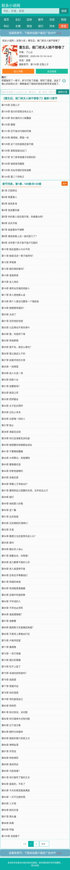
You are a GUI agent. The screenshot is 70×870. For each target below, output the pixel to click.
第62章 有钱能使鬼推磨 (13, 588)
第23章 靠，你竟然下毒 (13, 333)
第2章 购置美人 (9, 197)
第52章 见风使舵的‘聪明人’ (14, 523)
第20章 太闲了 (8, 314)
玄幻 (18, 19)
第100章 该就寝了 (10, 836)
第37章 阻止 (7, 425)
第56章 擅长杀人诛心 (12, 549)
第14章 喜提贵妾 (9, 275)
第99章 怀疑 (7, 829)
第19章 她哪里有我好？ (13, 307)
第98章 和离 (7, 823)
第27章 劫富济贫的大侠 (13, 360)
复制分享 (62, 91)
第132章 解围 (8, 124)
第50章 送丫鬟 (8, 510)
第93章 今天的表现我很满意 (15, 790)
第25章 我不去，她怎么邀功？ (16, 347)
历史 (52, 19)
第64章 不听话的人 (11, 601)
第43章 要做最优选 (11, 464)
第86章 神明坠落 (9, 744)
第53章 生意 (7, 529)
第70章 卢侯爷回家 (11, 640)
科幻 (6, 26)
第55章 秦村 (7, 542)
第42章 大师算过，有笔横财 (15, 457)
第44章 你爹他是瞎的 (12, 470)
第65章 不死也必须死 (12, 607)
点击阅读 (51, 71)
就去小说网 (10, 5)
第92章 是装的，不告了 (13, 783)
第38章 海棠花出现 (11, 431)
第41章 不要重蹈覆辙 (12, 451)
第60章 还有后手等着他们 (14, 575)
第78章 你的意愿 (9, 692)
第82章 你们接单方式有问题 (15, 718)
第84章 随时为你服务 (12, 731)
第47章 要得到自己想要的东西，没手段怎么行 (24, 490)
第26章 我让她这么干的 (13, 353)
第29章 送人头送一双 (12, 373)
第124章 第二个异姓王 (12, 176)
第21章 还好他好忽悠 (12, 320)
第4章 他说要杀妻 (10, 210)
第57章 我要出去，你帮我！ (15, 555)
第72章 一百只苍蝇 (11, 653)
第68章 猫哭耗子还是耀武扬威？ (17, 627)
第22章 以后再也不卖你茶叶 (15, 327)
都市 (40, 19)
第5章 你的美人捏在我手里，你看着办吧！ (22, 216)
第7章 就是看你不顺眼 (12, 229)
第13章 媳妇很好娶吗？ (13, 268)
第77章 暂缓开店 (9, 686)
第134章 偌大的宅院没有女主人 (17, 111)
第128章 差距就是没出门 (14, 150)
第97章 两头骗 (8, 816)
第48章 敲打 (7, 496)
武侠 (29, 19)
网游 (63, 19)
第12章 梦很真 (8, 262)
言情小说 (20, 40)
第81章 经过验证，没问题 (14, 712)
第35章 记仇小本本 (11, 412)
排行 (40, 26)
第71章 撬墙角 (8, 646)
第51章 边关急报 (9, 516)
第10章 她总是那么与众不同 (15, 249)
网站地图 (35, 865)
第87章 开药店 (8, 751)
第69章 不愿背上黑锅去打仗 (15, 633)
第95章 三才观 (8, 803)
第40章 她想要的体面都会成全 (16, 444)
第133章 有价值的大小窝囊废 (16, 117)
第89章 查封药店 (9, 764)
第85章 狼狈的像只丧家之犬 (15, 738)
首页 (6, 19)
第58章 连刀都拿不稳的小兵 (15, 562)
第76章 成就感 (8, 679)
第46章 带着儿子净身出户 (14, 483)
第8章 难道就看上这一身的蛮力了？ (19, 236)
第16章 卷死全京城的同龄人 (15, 288)
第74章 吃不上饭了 (11, 666)
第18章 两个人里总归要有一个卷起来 (20, 301)
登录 (63, 26)
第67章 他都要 (8, 620)
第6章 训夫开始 (9, 223)
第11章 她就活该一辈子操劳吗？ (17, 255)
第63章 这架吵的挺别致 (13, 594)
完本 (52, 26)
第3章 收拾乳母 (9, 203)
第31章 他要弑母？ (11, 386)
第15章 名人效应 (9, 281)
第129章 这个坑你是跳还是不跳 (17, 144)
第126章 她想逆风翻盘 (12, 163)
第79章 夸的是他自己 (12, 699)
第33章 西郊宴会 (9, 399)
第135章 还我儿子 (39, 64)
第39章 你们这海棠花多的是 (15, 438)
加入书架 (18, 71)
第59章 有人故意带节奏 (13, 568)
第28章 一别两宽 (9, 366)
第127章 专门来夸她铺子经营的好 (18, 157)
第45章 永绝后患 (9, 477)
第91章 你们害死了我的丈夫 (15, 777)
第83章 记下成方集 (11, 725)
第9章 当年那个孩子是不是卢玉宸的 (19, 242)
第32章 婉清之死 (9, 392)
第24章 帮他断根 (9, 340)
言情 (18, 26)
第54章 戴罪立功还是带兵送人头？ (19, 536)
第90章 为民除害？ (11, 770)
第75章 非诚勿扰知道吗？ (14, 673)
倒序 (65, 183)
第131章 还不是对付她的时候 (16, 131)
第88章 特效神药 (9, 757)
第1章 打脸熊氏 (9, 190)
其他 (29, 26)
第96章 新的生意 (9, 809)
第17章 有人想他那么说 (13, 294)
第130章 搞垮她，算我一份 (15, 137)
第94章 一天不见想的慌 (13, 796)
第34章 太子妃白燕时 (12, 405)
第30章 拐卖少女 (9, 379)
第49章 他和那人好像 (12, 503)
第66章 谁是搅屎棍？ (12, 614)
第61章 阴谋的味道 (11, 581)
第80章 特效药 (8, 705)
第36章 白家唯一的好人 (13, 418)
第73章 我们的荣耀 (11, 660)
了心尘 (29, 52)
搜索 (64, 11)
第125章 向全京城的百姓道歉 (16, 170)
